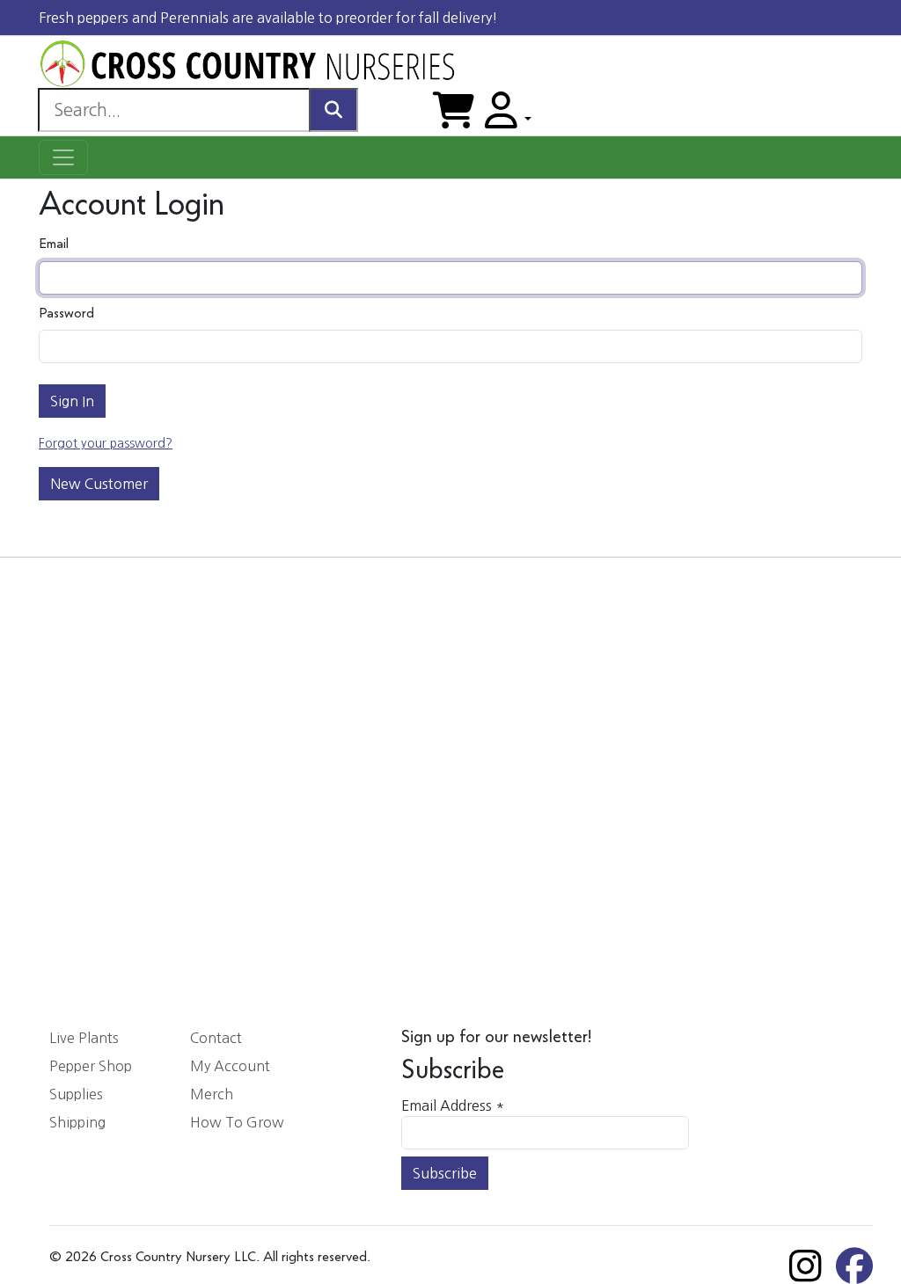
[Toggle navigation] (63, 157)
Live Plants (84, 1038)
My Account (230, 1066)
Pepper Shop (90, 1066)
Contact (216, 1038)
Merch (211, 1094)
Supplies (76, 1094)
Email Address (452, 1105)
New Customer (99, 484)
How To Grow (237, 1122)
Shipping (77, 1122)
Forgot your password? (105, 443)
